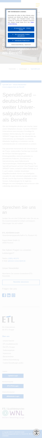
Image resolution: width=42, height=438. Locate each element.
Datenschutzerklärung (17, 44)
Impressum (28, 44)
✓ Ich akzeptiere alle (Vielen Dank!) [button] (21, 29)
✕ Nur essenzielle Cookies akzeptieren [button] (21, 35)
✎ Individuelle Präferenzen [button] (21, 40)
